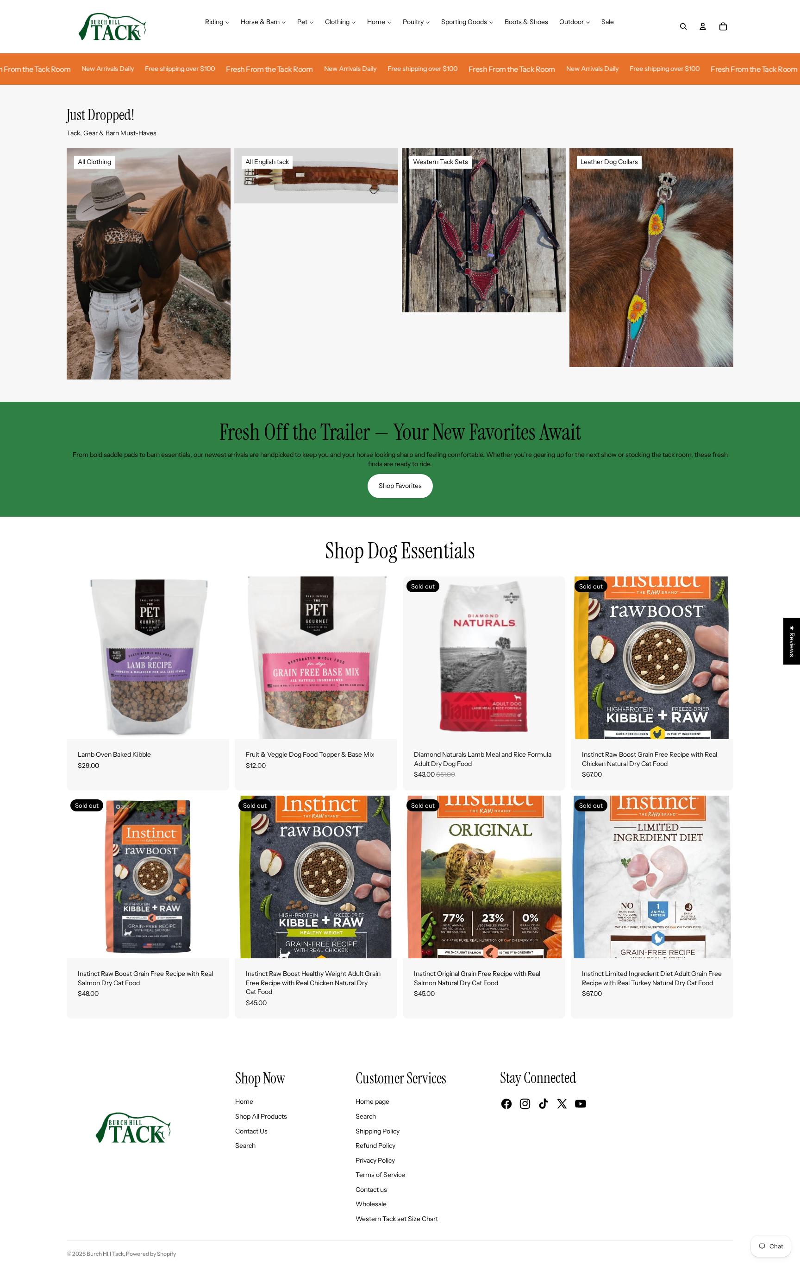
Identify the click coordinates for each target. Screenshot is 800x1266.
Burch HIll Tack (105, 1253)
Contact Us (251, 1131)
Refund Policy (375, 1145)
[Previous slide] (80, 657)
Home (244, 1101)
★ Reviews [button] (792, 641)
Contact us (371, 1189)
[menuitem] (217, 26)
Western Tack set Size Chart (397, 1219)
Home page (372, 1101)
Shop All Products (261, 1116)
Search (245, 1145)
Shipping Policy (378, 1131)
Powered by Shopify (151, 1253)
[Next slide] (215, 657)
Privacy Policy (375, 1160)
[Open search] (683, 26)
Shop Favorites (400, 485)
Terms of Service (380, 1175)
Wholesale (371, 1204)
